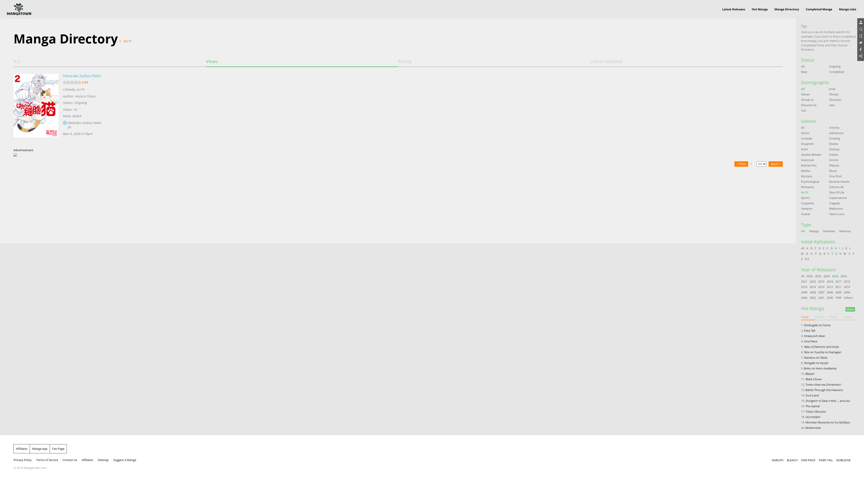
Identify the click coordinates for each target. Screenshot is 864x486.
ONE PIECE (808, 460)
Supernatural (838, 198)
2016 (847, 281)
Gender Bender (811, 155)
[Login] (860, 22)
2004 (847, 292)
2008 (813, 292)
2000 (830, 298)
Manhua (844, 231)
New (804, 72)
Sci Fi (80, 89)
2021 (804, 281)
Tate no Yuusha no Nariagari (822, 352)
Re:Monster (813, 428)
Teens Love (836, 214)
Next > (776, 164)
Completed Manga (819, 9)
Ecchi (804, 149)
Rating (404, 61)
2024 (827, 276)
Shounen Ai (808, 105)
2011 (838, 287)
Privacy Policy (23, 460)
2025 (818, 276)
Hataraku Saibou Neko (82, 75)
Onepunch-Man (814, 336)
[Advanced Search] (860, 36)
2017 (838, 281)
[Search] (860, 29)
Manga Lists (847, 9)
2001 (821, 298)
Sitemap (103, 460)
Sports (805, 198)
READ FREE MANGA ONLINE (19, 9)
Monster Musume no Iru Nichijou (828, 422)
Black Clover (814, 379)
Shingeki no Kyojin (816, 363)
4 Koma (834, 128)
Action (805, 133)
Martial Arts (809, 165)
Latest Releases (733, 9)
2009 (804, 292)
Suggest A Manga (124, 460)
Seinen (805, 94)
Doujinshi (807, 144)
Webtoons (836, 209)
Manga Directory (786, 9)
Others (848, 298)
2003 (804, 298)
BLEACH (792, 460)
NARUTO (777, 460)
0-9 (807, 259)
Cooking (834, 138)
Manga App (39, 449)
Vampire (806, 209)
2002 (813, 298)
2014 (813, 287)
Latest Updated (606, 61)
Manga (814, 231)
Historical (807, 160)
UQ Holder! (813, 417)
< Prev (741, 164)
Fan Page (58, 449)
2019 (821, 281)
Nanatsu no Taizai (815, 358)
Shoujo (834, 94)
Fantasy (834, 149)
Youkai (805, 214)
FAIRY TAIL (826, 460)
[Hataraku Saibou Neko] (36, 109)
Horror (833, 160)
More (850, 309)
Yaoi (832, 105)
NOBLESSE (843, 460)
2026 (809, 276)
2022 (844, 276)
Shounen (835, 100)
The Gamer (813, 406)
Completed (836, 72)
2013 (821, 287)
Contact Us (70, 460)
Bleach (810, 374)
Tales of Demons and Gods (821, 347)
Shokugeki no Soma (817, 325)
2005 (838, 292)
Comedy (69, 89)
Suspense (807, 203)
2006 (830, 292)
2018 (830, 281)
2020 (813, 281)
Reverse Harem (839, 182)
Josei (832, 89)
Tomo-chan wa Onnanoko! (823, 384)
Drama (833, 144)
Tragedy (834, 203)
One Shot (835, 176)
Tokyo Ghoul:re (816, 412)
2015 (804, 287)
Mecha (805, 171)
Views (212, 61)
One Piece (810, 341)
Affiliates (21, 449)
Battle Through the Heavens (824, 390)
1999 (838, 298)
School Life (836, 187)
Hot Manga (760, 9)
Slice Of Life (836, 192)
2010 (847, 287)
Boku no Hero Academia (820, 368)
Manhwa (829, 231)
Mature (834, 165)
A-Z (17, 61)
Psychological (810, 182)
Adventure (836, 133)
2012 (830, 287)
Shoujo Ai (807, 100)
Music (833, 171)
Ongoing (835, 66)
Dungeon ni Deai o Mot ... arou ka (828, 401)
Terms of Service (47, 460)
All (803, 66)
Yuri (803, 110)
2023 (835, 276)
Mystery (806, 176)
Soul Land (812, 395)
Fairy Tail (809, 330)
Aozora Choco (85, 96)
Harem (833, 155)
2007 (821, 292)
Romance (807, 187)
